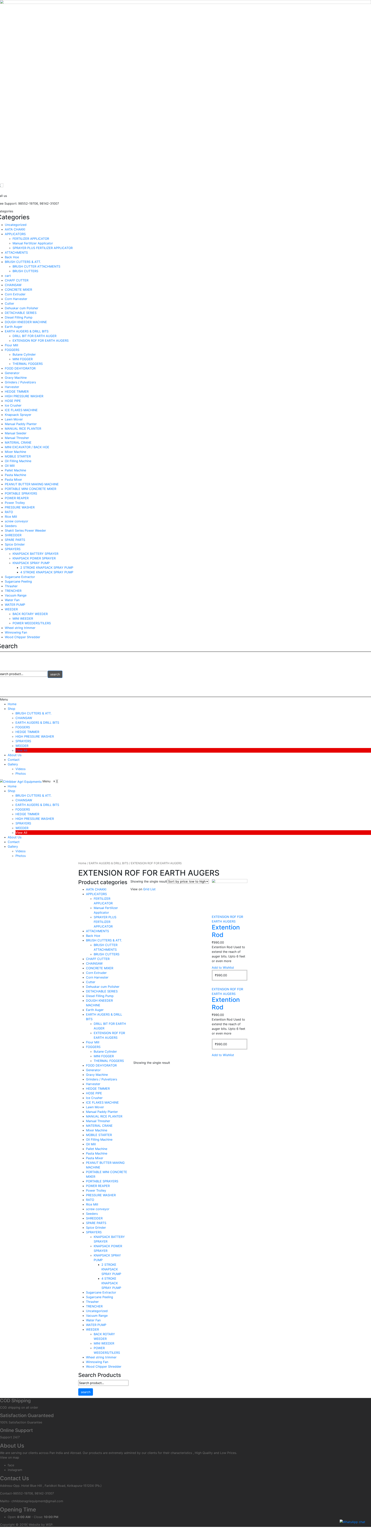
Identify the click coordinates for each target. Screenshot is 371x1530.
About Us (14, 755)
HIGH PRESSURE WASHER (24, 396)
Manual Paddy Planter (21, 424)
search (55, 674)
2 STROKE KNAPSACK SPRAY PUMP (46, 567)
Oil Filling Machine (18, 461)
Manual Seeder (15, 433)
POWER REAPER (17, 498)
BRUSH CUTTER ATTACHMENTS (36, 266)
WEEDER (11, 609)
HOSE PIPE (13, 401)
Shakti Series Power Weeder (25, 530)
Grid (146, 889)
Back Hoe (12, 257)
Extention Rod (226, 930)
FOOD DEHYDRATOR (20, 368)
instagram (15, 1470)
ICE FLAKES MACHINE (21, 410)
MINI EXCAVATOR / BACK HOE (27, 447)
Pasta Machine (15, 475)
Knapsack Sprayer (18, 415)
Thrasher (11, 586)
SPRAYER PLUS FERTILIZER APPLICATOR (43, 248)
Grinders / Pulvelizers (20, 382)
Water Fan (12, 600)
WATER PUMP (15, 605)
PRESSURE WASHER (20, 507)
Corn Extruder (15, 294)
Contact (14, 760)
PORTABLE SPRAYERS (21, 493)
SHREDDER (13, 535)
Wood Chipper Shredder (22, 637)
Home (12, 704)
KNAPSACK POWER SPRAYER (34, 558)
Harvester (12, 387)
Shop (11, 709)
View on (136, 889)
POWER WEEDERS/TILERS (32, 623)
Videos (20, 769)
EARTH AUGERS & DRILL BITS (27, 331)
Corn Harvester (16, 299)
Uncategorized (15, 225)
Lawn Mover (14, 419)
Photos (20, 773)
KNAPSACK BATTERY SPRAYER (35, 554)
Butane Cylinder (24, 354)
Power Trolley (15, 503)
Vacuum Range (15, 595)
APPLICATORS (15, 234)
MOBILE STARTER (18, 456)
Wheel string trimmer (20, 628)
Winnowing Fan (16, 632)
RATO (9, 512)
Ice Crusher (13, 405)
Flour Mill (11, 345)
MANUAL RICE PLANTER (23, 428)
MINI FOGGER (23, 359)
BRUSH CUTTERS (25, 271)
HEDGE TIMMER (17, 391)
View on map (9, 1457)
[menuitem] (12, 786)
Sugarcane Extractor (20, 577)
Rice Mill (11, 516)
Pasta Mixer (13, 479)
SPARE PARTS (15, 540)
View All (21, 750)
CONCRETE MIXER (18, 289)
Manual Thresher (17, 438)
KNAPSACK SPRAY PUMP (31, 563)
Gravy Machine (16, 378)
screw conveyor (16, 521)
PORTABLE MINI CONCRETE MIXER (30, 489)
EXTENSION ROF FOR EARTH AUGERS (41, 340)
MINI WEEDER (23, 618)
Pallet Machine (15, 470)
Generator (12, 373)
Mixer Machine (15, 452)
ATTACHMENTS (16, 252)
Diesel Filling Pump (18, 317)
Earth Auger (13, 327)
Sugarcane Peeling (18, 581)
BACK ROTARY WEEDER (30, 614)
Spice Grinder (15, 544)
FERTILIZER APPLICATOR (31, 239)
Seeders (11, 526)
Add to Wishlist (223, 967)
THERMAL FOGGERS (28, 364)
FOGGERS (12, 350)
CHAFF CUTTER (16, 280)
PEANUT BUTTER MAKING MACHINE (32, 484)
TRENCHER (13, 591)
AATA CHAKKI (15, 229)
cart (8, 276)
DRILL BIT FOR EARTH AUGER (34, 336)
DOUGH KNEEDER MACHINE (26, 322)
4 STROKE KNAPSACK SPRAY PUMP (46, 572)
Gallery (13, 764)
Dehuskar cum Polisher (21, 308)
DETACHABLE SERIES (21, 313)
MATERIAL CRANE (18, 442)
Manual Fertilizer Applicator (33, 243)
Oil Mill (10, 466)
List (153, 889)
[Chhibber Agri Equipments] (21, 781)
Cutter (9, 303)
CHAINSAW (13, 285)
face (11, 1465)
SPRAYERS (12, 549)
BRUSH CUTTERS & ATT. (23, 262)
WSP (49, 1525)
